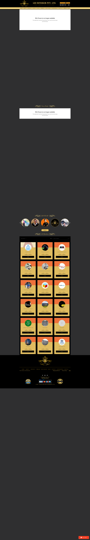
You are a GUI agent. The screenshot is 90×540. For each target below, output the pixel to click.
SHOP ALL (66, 369)
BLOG (49, 369)
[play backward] (20, 222)
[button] (68, 4)
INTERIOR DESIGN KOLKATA (29, 372)
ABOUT (27, 369)
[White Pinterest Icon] (47, 375)
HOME (23, 369)
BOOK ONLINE (44, 369)
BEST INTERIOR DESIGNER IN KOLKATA (44, 372)
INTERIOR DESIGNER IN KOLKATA (59, 372)
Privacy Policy (64, 370)
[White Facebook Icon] (42, 375)
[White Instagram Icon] (45, 375)
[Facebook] (63, 5)
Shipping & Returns (56, 370)
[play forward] (69, 222)
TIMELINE (38, 369)
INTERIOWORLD (60, 369)
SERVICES (33, 369)
